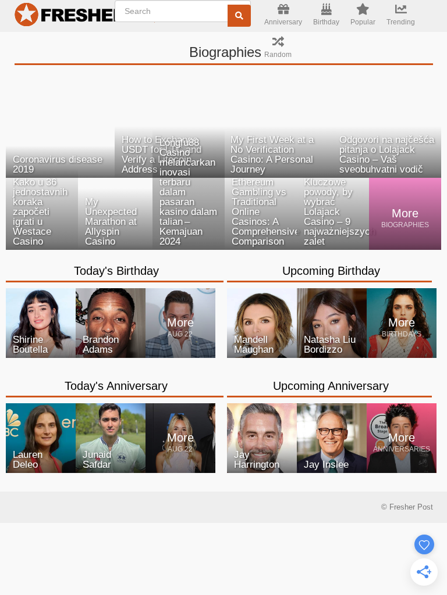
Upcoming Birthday (331, 270)
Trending (400, 22)
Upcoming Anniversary (331, 385)
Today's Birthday (116, 270)
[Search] (239, 16)
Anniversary (283, 22)
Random (278, 55)
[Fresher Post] (67, 16)
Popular (362, 22)
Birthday (326, 22)
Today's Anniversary (116, 385)
